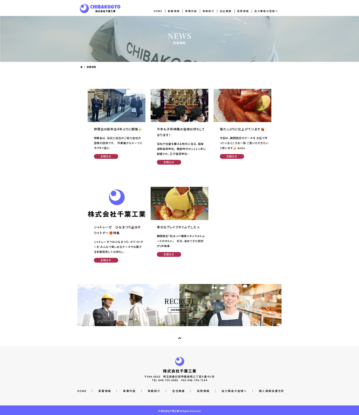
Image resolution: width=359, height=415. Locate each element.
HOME (158, 11)
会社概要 (226, 11)
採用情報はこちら (179, 309)
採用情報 (243, 11)
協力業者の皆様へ (266, 11)
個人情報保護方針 (271, 391)
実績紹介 (208, 11)
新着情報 (174, 11)
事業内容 (191, 11)
